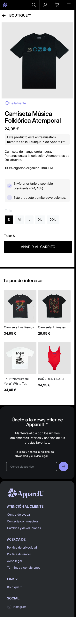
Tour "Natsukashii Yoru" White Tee (20, 369)
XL (40, 220)
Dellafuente (17, 103)
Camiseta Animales (54, 315)
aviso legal (41, 455)
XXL (53, 220)
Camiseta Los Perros (20, 315)
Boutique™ (20, 15)
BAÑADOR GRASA (54, 369)
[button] (33, 5)
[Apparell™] (12, 5)
